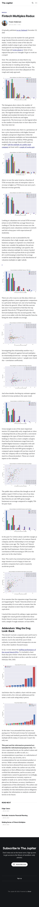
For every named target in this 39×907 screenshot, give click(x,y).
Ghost (29, 891)
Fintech (4, 12)
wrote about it (18, 50)
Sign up (19, 878)
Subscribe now (21, 864)
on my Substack (22, 30)
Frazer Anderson (15, 22)
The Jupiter (7, 3)
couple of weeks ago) (27, 147)
